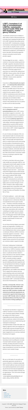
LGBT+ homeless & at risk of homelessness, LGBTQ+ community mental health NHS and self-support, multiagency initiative (13, 27)
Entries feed (6, 394)
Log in (5, 392)
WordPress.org (7, 397)
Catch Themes (20, 407)
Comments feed (7, 395)
